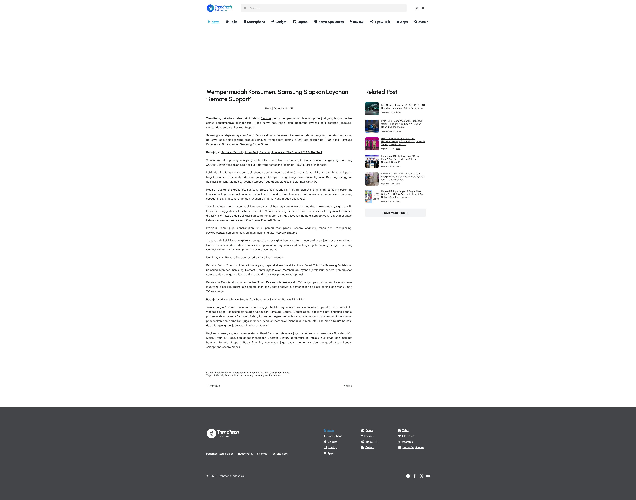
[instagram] (417, 8)
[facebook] (414, 476)
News (268, 108)
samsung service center (267, 375)
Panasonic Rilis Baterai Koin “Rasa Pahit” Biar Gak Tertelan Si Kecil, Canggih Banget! (400, 159)
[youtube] (423, 8)
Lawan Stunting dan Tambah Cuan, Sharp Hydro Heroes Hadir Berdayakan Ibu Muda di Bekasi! (403, 176)
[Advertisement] (318, 52)
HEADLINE (217, 375)
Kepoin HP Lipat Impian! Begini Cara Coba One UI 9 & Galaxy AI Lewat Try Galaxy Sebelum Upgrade (402, 194)
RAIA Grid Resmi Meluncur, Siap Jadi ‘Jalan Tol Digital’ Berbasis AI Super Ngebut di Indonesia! (401, 123)
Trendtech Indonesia (221, 372)
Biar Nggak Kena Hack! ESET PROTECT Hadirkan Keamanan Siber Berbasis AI (403, 106)
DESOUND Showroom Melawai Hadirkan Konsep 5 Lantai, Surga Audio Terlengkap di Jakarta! (403, 141)
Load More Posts (396, 213)
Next (347, 385)
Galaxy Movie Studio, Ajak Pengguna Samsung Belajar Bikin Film (262, 299)
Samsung (266, 118)
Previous (214, 385)
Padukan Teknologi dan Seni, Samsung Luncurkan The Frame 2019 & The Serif (271, 152)
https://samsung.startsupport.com (241, 311)
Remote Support (233, 375)
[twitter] (421, 476)
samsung (248, 375)
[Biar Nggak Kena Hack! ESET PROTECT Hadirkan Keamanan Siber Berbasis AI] (372, 104)
